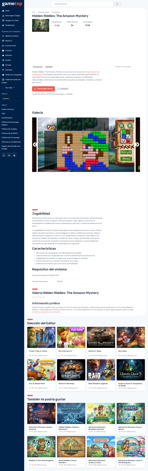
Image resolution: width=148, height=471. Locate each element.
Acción (8, 60)
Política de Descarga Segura (10, 123)
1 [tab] (79, 174)
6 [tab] (94, 174)
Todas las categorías (13, 75)
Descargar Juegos (12, 16)
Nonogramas (56, 12)
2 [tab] (82, 174)
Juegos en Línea (12, 20)
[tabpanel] (86, 144)
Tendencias (9, 25)
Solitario (8, 55)
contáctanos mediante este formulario (46, 312)
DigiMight (49, 67)
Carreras (8, 70)
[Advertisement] (86, 48)
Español (6, 98)
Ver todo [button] (8, 88)
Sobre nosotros (8, 109)
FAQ (3, 114)
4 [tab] (88, 174)
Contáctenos (7, 118)
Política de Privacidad (10, 138)
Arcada (8, 65)
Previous (35, 144)
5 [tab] (91, 174)
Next (137, 144)
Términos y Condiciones (11, 142)
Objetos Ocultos (11, 36)
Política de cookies (9, 129)
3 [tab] (85, 174)
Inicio (7, 11)
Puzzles (8, 50)
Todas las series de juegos (11, 81)
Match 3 (8, 41)
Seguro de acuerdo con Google (11, 147)
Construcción (10, 46)
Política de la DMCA (10, 133)
